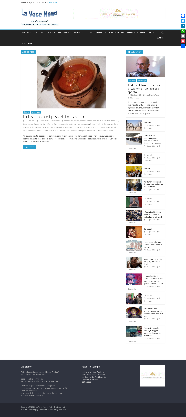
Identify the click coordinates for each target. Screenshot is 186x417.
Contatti (27, 43)
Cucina (160, 38)
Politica (39, 32)
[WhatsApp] (182, 30)
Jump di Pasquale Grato (101, 127)
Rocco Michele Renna (152, 95)
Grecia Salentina (86, 127)
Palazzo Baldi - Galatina (57, 130)
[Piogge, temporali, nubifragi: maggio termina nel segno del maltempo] (134, 327)
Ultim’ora (147, 122)
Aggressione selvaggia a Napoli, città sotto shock (153, 261)
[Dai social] (134, 154)
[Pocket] (182, 41)
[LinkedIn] (182, 25)
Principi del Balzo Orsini (87, 130)
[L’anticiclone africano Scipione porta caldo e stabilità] (134, 241)
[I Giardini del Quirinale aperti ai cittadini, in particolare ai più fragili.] (134, 211)
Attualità (79, 32)
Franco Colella (95, 124)
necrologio (142, 81)
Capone (36, 124)
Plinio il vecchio (72, 130)
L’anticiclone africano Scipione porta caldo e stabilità (153, 244)
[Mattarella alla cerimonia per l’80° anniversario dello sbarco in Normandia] (134, 134)
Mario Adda (32, 130)
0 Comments (55, 121)
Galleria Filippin (36, 127)
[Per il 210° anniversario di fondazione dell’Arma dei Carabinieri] (134, 180)
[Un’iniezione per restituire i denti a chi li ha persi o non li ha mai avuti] (134, 307)
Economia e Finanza (114, 32)
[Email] (182, 35)
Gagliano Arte (106, 124)
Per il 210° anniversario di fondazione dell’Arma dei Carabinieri (153, 184)
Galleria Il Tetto (48, 127)
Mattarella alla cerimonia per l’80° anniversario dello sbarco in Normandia (152, 139)
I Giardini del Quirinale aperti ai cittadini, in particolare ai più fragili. (153, 214)
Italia (99, 32)
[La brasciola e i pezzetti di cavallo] (71, 57)
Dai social (53, 2)
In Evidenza (36, 112)
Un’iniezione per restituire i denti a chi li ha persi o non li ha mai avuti (153, 312)
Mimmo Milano (42, 130)
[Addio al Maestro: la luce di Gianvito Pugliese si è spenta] (145, 57)
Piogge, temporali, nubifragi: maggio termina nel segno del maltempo (152, 332)
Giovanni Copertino (72, 127)
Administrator (44, 121)
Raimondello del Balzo (105, 130)
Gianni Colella (59, 127)
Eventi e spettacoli (136, 32)
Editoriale (27, 32)
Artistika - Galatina (103, 121)
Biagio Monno (28, 124)
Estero (90, 32)
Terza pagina (64, 32)
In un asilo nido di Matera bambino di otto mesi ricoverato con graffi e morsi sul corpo (153, 280)
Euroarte (69, 124)
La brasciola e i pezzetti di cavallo (53, 116)
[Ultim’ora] (134, 121)
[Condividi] (182, 46)
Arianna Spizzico (86, 121)
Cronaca (50, 32)
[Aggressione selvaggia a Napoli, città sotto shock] (134, 258)
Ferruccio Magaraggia (81, 124)
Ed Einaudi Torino (46, 124)
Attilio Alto (114, 121)
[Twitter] (182, 20)
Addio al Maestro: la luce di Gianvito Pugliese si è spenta (144, 88)
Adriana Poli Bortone (71, 121)
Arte (151, 32)
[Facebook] (182, 15)
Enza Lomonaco (59, 124)
